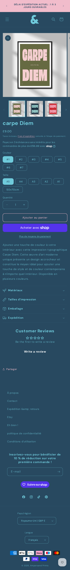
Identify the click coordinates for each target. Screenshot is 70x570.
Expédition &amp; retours (23, 409)
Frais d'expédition (26, 136)
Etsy (10, 417)
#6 (8, 167)
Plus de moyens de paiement (35, 236)
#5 (60, 159)
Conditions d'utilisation (21, 441)
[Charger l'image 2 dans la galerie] (35, 109)
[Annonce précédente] (7, 6)
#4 (47, 159)
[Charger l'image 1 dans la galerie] (17, 109)
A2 (46, 181)
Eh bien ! (12, 425)
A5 (8, 181)
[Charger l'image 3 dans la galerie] (53, 109)
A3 (33, 181)
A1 (58, 181)
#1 (8, 159)
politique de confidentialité (24, 433)
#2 (21, 159)
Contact (12, 401)
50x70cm (12, 189)
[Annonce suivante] (63, 6)
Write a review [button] (35, 351)
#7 (21, 167)
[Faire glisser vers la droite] (66, 110)
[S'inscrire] (59, 471)
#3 (34, 159)
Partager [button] (11, 369)
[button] (7, 19)
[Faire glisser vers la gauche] (4, 110)
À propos (13, 392)
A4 (21, 181)
